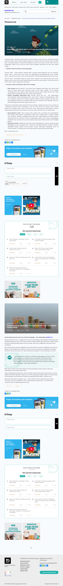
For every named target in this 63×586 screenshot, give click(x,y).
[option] (13, 2)
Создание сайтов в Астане (51, 583)
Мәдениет (54, 7)
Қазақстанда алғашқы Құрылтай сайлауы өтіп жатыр (18, 248)
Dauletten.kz (9, 10)
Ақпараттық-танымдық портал (10, 565)
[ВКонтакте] (5, 142)
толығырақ (13, 154)
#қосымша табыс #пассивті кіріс (15, 134)
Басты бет (7, 18)
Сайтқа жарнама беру (49, 572)
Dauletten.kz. (49, 337)
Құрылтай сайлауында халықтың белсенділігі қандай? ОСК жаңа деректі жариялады (19, 269)
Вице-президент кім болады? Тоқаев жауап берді (19, 239)
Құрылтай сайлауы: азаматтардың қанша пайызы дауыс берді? (44, 248)
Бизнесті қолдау (29, 7)
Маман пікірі (36, 7)
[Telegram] (10, 142)
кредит (17, 386)
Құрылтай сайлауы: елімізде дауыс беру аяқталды (20, 257)
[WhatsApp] (8, 142)
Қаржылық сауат (22, 7)
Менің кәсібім (15, 7)
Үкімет (50, 7)
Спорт (47, 7)
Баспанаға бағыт (8, 7)
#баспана (53, 11)
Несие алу (9, 386)
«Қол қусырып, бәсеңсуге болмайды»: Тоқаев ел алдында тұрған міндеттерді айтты (45, 258)
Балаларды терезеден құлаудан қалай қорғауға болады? (45, 239)
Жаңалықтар (42, 7)
